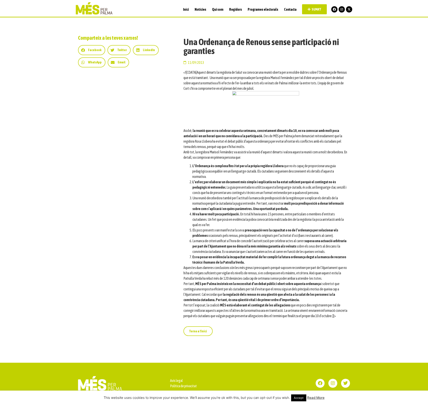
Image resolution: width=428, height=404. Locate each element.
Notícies (200, 9)
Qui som (217, 9)
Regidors (235, 9)
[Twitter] (345, 383)
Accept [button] (299, 398)
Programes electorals (263, 9)
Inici (186, 9)
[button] (91, 50)
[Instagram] (342, 9)
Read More (316, 398)
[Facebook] (334, 9)
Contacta (290, 9)
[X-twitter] (349, 9)
